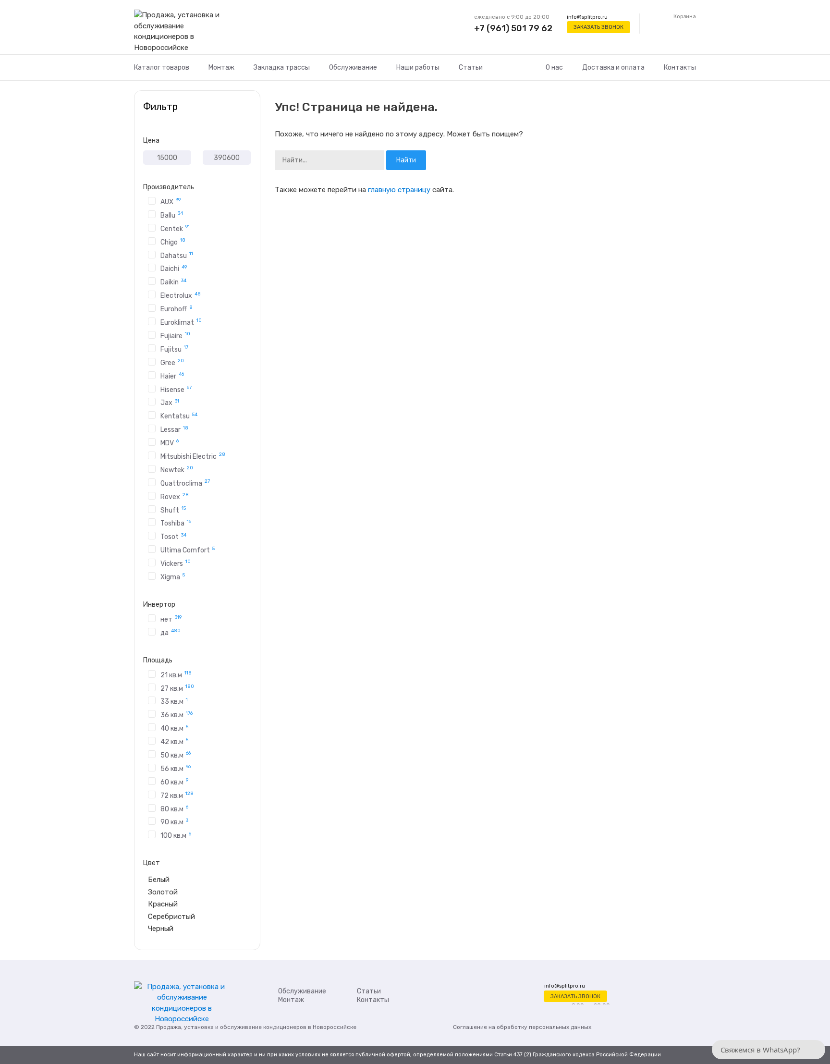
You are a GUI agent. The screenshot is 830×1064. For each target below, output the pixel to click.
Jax (169, 402)
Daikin (173, 282)
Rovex (174, 496)
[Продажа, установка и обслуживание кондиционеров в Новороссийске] (182, 31)
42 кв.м (174, 741)
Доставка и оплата (613, 67)
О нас (554, 67)
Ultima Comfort (187, 550)
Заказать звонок (598, 27)
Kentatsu (178, 416)
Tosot (173, 536)
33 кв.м (174, 701)
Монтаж (221, 67)
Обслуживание (353, 67)
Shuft (173, 509)
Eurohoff (176, 309)
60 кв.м (174, 781)
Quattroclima (185, 482)
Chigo (172, 241)
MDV (169, 442)
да (170, 632)
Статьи (471, 67)
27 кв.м (177, 688)
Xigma (172, 576)
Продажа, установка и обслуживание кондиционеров (231, 1027)
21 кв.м (176, 674)
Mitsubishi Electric (192, 456)
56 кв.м (175, 768)
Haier (172, 375)
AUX (170, 201)
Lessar (174, 429)
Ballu (171, 214)
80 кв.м (174, 808)
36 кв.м (176, 714)
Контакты (680, 67)
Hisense (176, 389)
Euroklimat (181, 322)
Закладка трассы (282, 67)
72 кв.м (177, 795)
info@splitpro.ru (587, 17)
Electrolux (180, 295)
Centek (175, 228)
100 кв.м (175, 835)
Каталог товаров (161, 67)
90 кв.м (174, 822)
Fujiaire (175, 335)
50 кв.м (175, 754)
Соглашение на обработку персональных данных (522, 1027)
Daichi (173, 268)
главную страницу (399, 189)
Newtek (176, 469)
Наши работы (417, 67)
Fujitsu (174, 348)
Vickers (175, 563)
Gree (172, 362)
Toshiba (175, 523)
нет (171, 618)
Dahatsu (176, 255)
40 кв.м (174, 728)
